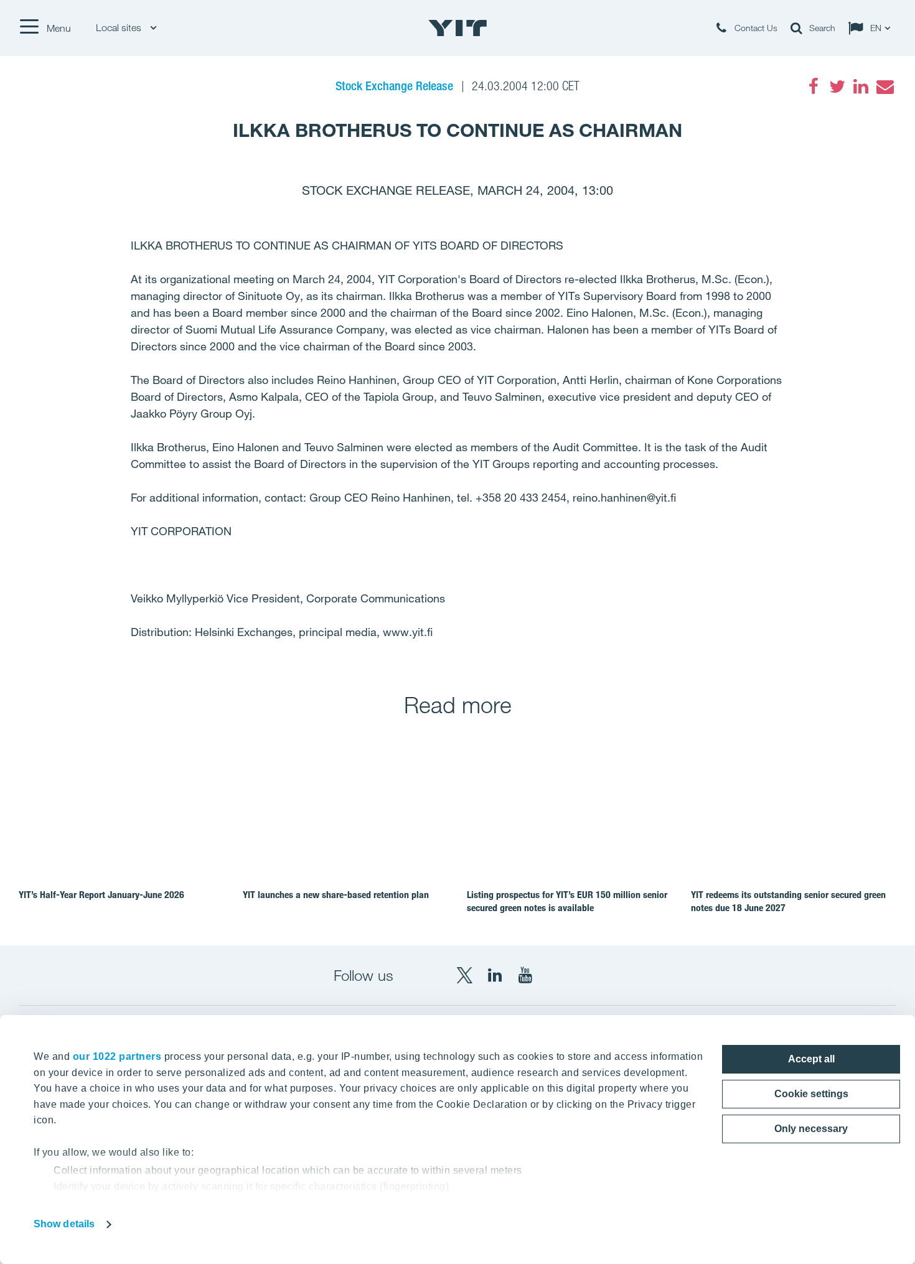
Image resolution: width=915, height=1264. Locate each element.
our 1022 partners (117, 1056)
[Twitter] (837, 86)
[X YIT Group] (464, 975)
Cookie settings (811, 1093)
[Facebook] (813, 86)
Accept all (811, 1059)
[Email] (884, 86)
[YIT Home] (457, 28)
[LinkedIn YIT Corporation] (495, 975)
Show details (64, 1224)
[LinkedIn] (861, 86)
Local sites (120, 28)
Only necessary (811, 1128)
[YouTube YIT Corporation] (525, 975)
